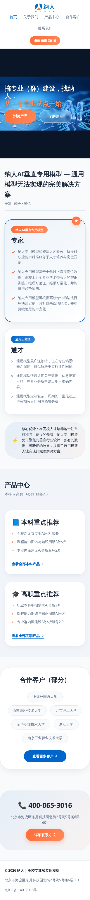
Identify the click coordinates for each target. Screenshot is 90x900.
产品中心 (51, 16)
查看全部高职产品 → (28, 635)
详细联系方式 (45, 834)
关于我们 (30, 16)
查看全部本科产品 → (28, 563)
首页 (13, 16)
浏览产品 (20, 115)
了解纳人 (56, 116)
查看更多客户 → (45, 756)
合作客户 (73, 16)
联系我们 (45, 28)
